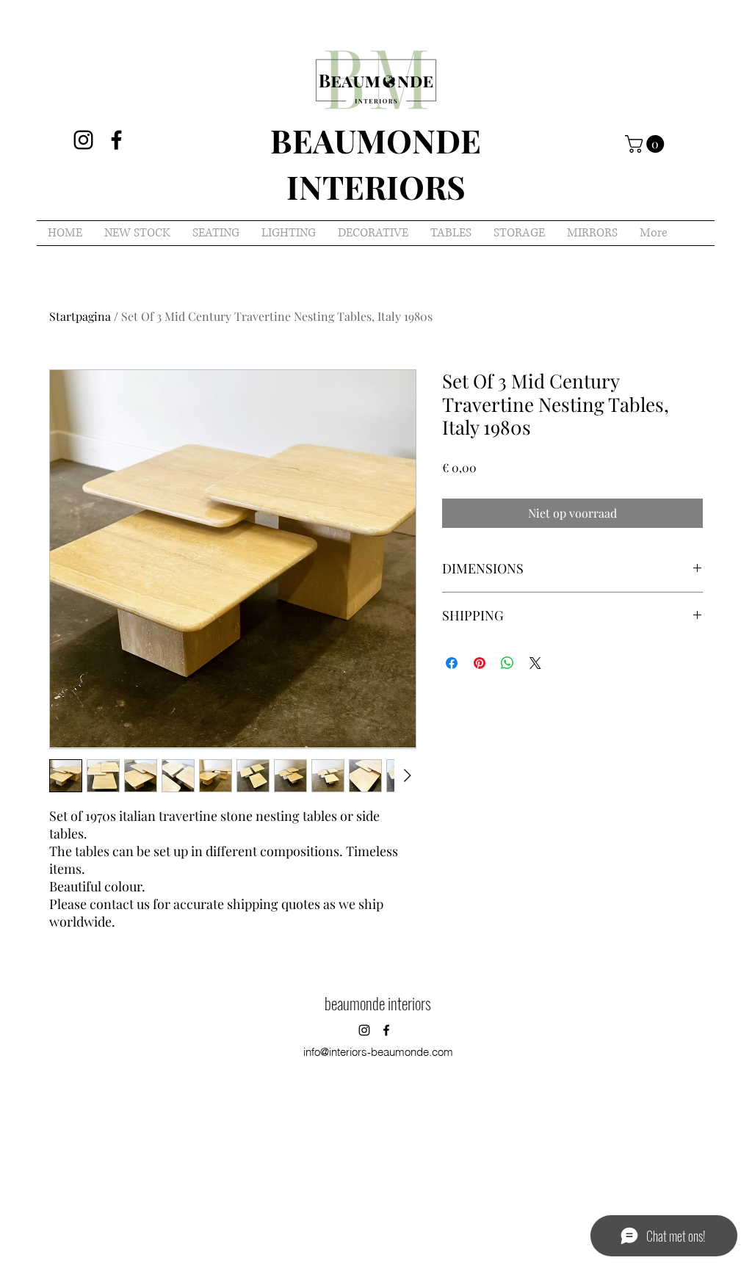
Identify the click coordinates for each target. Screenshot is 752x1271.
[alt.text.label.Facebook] (116, 140)
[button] (646, 144)
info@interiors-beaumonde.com (378, 1052)
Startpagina (80, 316)
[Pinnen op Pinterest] (479, 663)
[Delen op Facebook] (451, 663)
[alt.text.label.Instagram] (83, 140)
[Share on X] (535, 663)
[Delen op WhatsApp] (507, 663)
